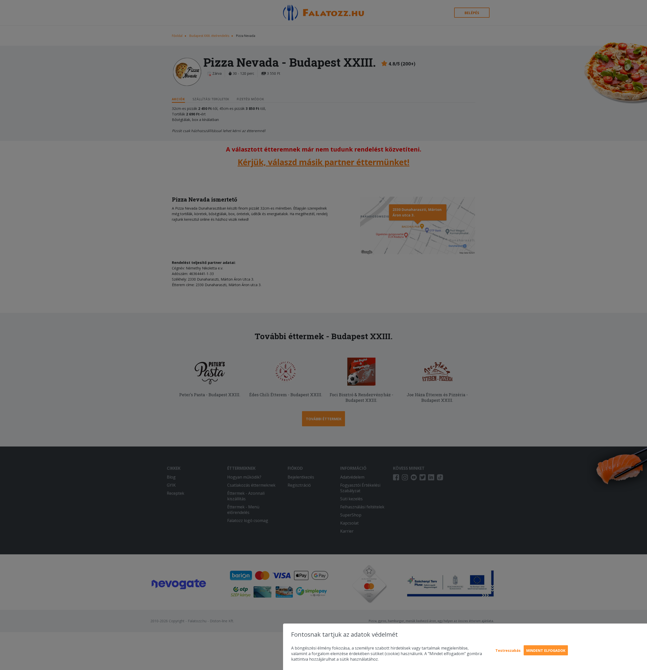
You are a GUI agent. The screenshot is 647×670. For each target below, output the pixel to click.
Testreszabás (508, 650)
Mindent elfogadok (545, 650)
